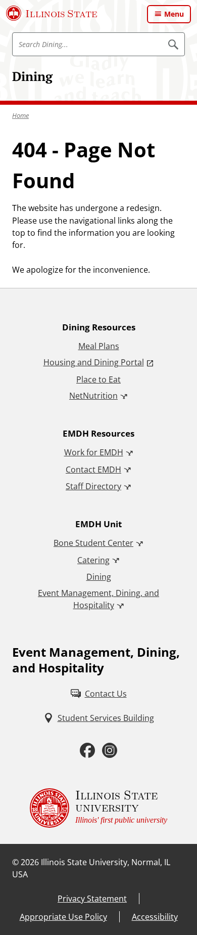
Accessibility (155, 916)
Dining (32, 76)
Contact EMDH (93, 469)
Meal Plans (98, 346)
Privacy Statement (92, 898)
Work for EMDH (93, 452)
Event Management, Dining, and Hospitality (98, 599)
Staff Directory (93, 486)
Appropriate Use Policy (63, 916)
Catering (93, 560)
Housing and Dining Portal (93, 362)
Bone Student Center (93, 542)
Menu (174, 14)
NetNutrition (93, 395)
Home (20, 115)
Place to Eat (98, 379)
